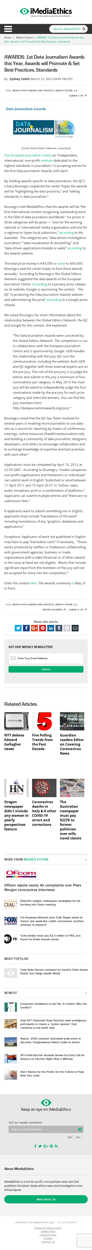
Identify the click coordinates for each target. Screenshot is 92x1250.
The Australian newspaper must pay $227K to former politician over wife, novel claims (70, 820)
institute (47, 160)
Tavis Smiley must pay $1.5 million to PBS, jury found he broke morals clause (50, 937)
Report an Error (53, 609)
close (62, 263)
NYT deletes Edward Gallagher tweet (14, 742)
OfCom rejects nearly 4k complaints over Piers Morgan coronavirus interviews (42, 887)
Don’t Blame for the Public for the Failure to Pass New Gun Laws (52, 1073)
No (78, 1137)
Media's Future (24, 37)
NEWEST (10, 993)
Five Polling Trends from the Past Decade (42, 742)
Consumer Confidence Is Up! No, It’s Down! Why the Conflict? (53, 1005)
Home (7, 37)
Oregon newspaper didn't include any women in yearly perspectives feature (16, 815)
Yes (70, 1137)
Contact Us (48, 1241)
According (40, 284)
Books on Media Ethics (48, 1227)
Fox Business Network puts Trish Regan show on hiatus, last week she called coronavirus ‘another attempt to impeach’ (52, 921)
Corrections (48, 1231)
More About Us (46, 1199)
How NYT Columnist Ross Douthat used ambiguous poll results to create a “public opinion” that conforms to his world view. (53, 1024)
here (33, 583)
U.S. (76, 90)
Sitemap (48, 1238)
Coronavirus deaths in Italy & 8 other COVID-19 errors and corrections (44, 813)
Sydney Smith (20, 79)
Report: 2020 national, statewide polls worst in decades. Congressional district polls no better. (50, 1040)
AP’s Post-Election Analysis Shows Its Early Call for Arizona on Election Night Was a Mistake (52, 1057)
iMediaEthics (46, 11)
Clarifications (48, 1234)
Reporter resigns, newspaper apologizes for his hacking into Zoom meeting (50, 902)
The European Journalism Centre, (28, 155)
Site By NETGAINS (67, 1222)
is (73, 583)
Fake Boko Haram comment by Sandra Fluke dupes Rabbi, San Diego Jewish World (54, 971)
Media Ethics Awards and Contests (33, 90)
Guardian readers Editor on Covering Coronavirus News (72, 744)
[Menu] (8, 29)
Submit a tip (76, 95)
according (66, 232)
